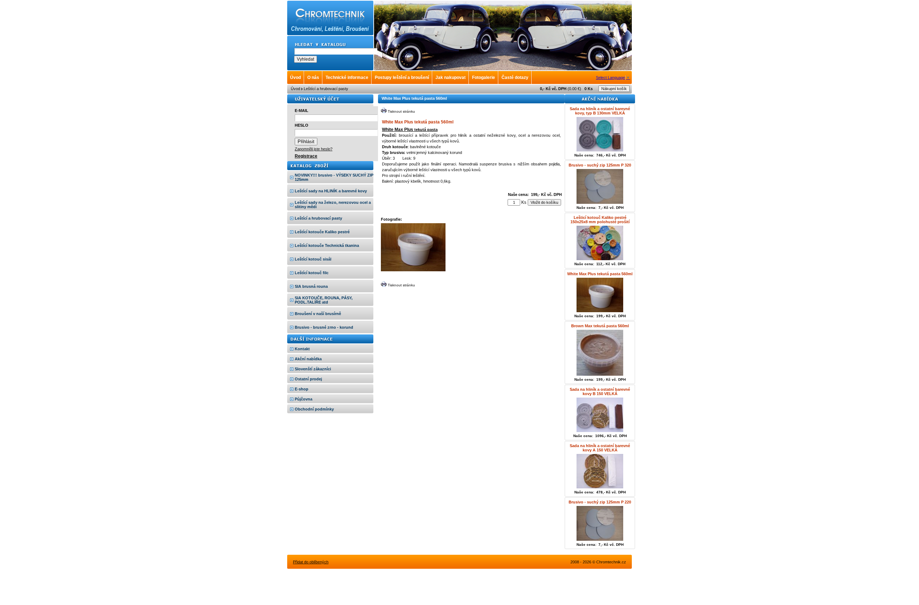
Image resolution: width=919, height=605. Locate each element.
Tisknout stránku (401, 111)
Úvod (295, 88)
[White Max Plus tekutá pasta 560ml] (413, 269)
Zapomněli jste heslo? (313, 149)
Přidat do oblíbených (310, 562)
